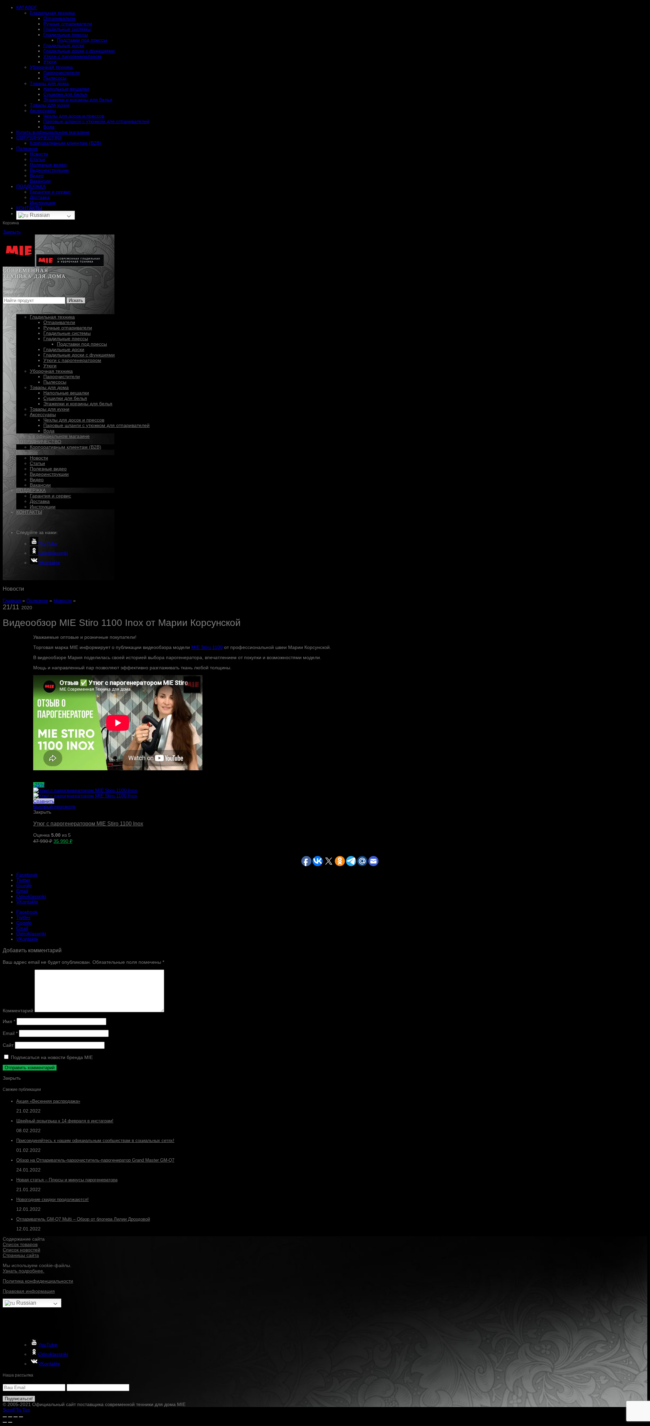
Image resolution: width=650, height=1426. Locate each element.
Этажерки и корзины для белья (77, 99)
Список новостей (21, 1249)
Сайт (8, 1045)
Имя (9, 1021)
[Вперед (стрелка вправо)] (10, 1422)
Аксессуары (43, 110)
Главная (12, 600)
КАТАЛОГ (26, 7)
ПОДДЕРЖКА (31, 186)
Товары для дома (49, 83)
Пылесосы (54, 78)
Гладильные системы (67, 29)
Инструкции (43, 202)
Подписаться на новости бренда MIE (51, 1057)
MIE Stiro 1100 (207, 647)
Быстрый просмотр (54, 806)
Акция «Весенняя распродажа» (48, 1101)
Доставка (40, 197)
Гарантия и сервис (50, 192)
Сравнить (43, 801)
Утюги (50, 61)
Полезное (27, 148)
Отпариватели (59, 18)
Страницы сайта (21, 1255)
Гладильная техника (52, 13)
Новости (39, 154)
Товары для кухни (49, 105)
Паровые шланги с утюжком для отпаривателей (96, 121)
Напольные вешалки (66, 88)
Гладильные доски (63, 45)
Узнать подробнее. (23, 1271)
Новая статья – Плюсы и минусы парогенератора (66, 1179)
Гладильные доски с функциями (79, 51)
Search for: (14, 294)
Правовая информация (29, 1291)
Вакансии (40, 181)
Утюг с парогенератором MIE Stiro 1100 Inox (88, 823)
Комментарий (18, 1010)
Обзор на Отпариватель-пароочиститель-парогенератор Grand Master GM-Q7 (95, 1160)
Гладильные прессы (65, 34)
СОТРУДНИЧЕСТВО (38, 137)
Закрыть (12, 232)
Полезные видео (48, 164)
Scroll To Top (16, 1409)
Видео (37, 175)
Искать (76, 300)
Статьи (37, 159)
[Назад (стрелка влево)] (5, 1422)
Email (10, 1033)
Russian (39, 215)
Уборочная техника (51, 67)
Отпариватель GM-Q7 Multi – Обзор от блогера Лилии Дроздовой (83, 1219)
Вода (49, 126)
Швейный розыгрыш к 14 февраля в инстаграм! (64, 1120)
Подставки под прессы (82, 40)
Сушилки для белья (65, 94)
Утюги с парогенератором (72, 56)
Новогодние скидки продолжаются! (52, 1199)
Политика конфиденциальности (38, 1281)
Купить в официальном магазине (53, 132)
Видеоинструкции (49, 170)
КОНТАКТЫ (29, 208)
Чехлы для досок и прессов (73, 116)
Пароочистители (61, 72)
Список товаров (20, 1244)
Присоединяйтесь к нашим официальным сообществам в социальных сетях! (95, 1140)
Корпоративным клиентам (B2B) (65, 143)
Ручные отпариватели (67, 23)
